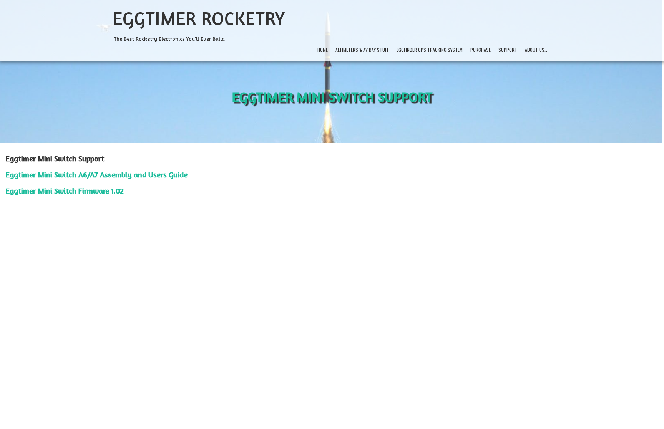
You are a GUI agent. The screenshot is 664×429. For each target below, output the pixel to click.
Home (322, 49)
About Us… (536, 49)
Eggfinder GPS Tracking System (430, 49)
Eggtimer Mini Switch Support (332, 96)
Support (507, 49)
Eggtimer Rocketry (199, 18)
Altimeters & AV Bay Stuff (362, 49)
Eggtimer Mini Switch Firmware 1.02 (65, 190)
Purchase (480, 49)
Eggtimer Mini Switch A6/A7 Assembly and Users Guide (97, 174)
